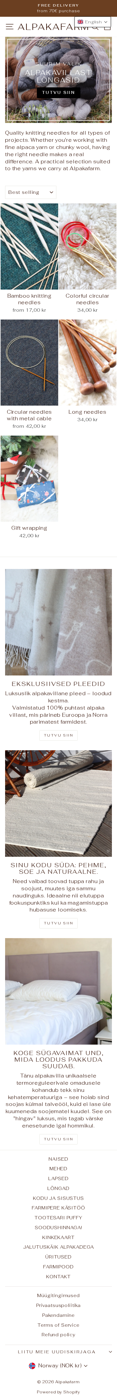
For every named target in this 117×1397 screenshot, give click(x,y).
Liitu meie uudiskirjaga (57, 1352)
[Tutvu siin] (58, 80)
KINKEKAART (58, 1237)
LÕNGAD (58, 1188)
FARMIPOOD (58, 1267)
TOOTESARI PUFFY (58, 1218)
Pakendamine (58, 1315)
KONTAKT (58, 1276)
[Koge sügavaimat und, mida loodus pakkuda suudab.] (58, 991)
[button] (93, 22)
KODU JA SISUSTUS (58, 1198)
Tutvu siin (58, 735)
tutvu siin (58, 1139)
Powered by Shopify (58, 1392)
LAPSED (58, 1178)
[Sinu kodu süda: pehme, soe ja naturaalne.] (58, 803)
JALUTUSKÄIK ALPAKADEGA (58, 1247)
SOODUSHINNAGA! (58, 1227)
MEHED (59, 1168)
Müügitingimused (58, 1295)
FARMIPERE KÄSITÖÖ (58, 1208)
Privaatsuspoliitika (58, 1305)
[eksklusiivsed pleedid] (58, 622)
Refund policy (58, 1334)
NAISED (58, 1159)
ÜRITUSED (58, 1257)
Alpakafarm (54, 27)
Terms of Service (59, 1325)
